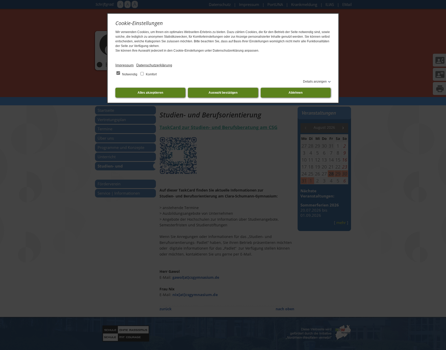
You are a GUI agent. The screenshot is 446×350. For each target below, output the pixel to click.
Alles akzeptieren (150, 92)
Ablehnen (295, 92)
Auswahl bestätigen (223, 92)
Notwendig (129, 74)
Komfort (151, 74)
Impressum (124, 65)
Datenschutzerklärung (154, 65)
